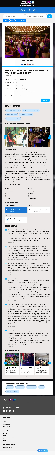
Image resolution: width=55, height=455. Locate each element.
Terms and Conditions (8, 437)
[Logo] (27, 2)
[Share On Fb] (22, 64)
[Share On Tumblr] (30, 64)
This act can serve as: (10, 205)
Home (6, 20)
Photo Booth (10, 387)
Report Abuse (6, 426)
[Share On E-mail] (33, 64)
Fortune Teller (20, 387)
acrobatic (41, 387)
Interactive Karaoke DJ (39, 368)
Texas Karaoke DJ (26, 367)
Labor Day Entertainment (13, 110)
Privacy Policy (6, 433)
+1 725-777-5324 (8, 409)
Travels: (30, 205)
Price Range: (8, 215)
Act (12, 20)
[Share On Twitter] (25, 64)
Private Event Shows (12, 114)
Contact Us (6, 423)
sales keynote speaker (12, 391)
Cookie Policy (6, 435)
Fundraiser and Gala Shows (13, 119)
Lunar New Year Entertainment (30, 110)
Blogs (4, 440)
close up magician (31, 387)
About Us (5, 421)
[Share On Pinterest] (27, 64)
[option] (16, 137)
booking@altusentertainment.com (12, 407)
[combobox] (14, 16)
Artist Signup (6, 424)
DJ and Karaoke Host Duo (11, 368)
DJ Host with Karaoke (20, 20)
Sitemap (5, 438)
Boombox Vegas (7, 447)
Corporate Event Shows (26, 114)
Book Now (45, 100)
